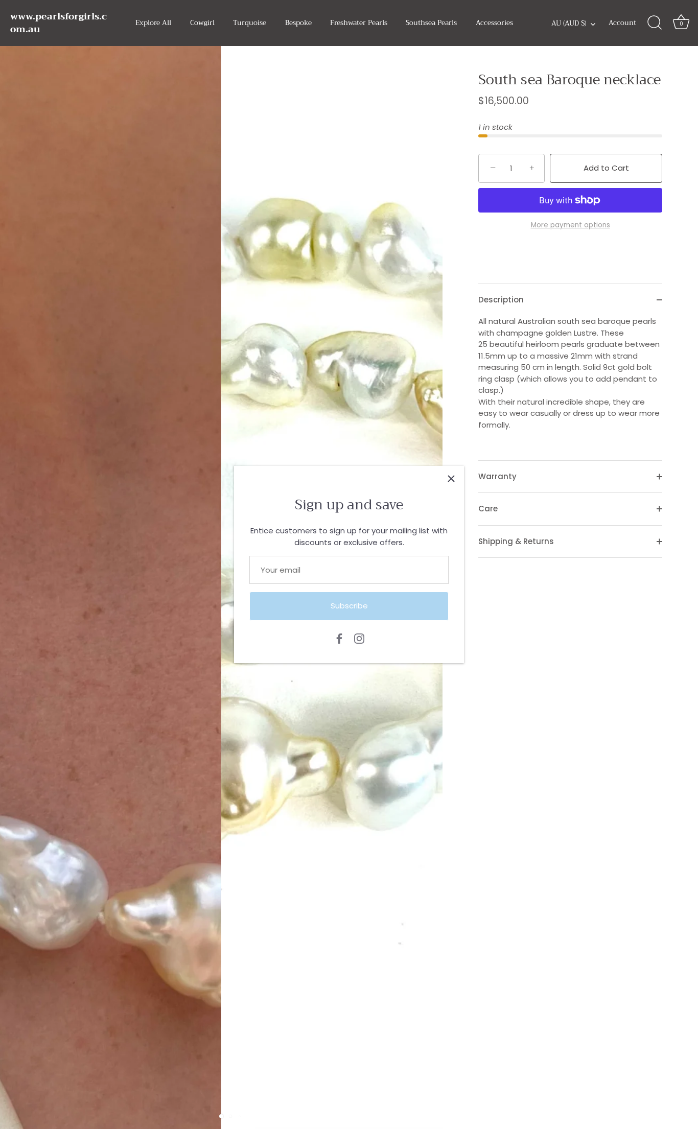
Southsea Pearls (431, 23)
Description (501, 299)
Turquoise (249, 23)
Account (622, 23)
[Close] (451, 478)
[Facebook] (339, 637)
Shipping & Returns (516, 541)
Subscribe (349, 605)
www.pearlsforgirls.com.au (58, 23)
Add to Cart (606, 167)
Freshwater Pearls (358, 23)
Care (488, 508)
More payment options (570, 225)
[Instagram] (359, 637)
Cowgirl (202, 23)
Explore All (153, 23)
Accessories (494, 23)
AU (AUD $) (568, 23)
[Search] (654, 23)
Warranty (497, 476)
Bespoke (298, 23)
